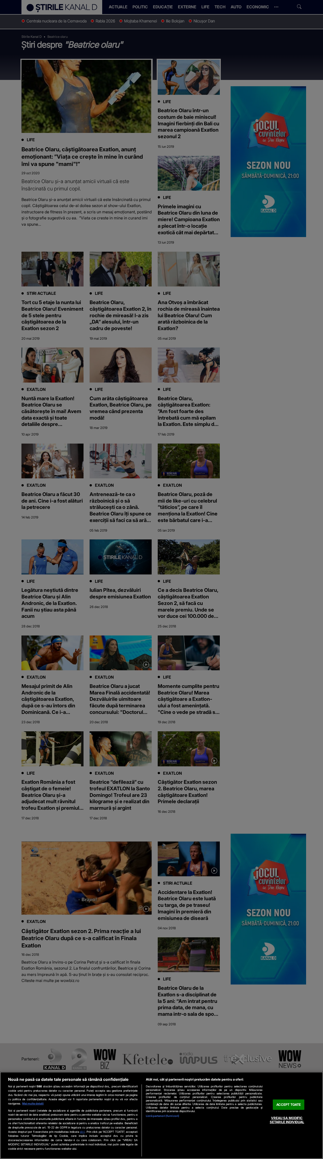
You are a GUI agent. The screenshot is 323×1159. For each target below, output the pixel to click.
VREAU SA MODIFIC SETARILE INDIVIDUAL (287, 1120)
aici (82, 1132)
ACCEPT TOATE (288, 1105)
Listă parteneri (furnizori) (162, 1116)
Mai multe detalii (33, 1103)
